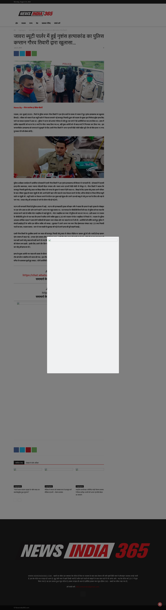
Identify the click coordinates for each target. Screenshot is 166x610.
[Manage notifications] (160, 604)
